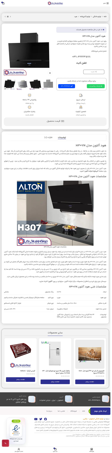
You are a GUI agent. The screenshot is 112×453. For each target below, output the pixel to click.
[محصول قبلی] (10, 16)
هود (75, 16)
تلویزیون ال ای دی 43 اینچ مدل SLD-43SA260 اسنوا (91, 372)
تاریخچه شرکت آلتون (91, 171)
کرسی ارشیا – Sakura (27, 371)
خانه (105, 16)
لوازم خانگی (97, 16)
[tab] (62, 137)
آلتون (50, 281)
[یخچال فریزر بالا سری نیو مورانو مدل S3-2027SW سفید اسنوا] (55, 354)
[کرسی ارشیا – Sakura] (20, 354)
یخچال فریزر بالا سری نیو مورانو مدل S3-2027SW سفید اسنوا (56, 372)
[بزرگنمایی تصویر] (50, 73)
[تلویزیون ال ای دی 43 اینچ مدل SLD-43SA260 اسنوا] (89, 354)
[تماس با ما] (5, 443)
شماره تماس (96, 397)
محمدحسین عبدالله (91, 436)
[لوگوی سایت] (55, 3)
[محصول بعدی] (5, 16)
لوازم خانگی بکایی (87, 434)
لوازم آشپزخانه (85, 16)
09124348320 (70, 436)
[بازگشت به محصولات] (7, 16)
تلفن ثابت (81, 63)
